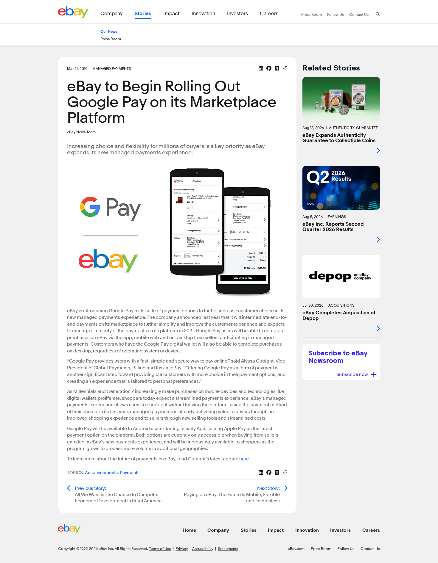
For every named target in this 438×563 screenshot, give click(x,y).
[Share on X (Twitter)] (276, 68)
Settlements (228, 548)
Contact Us (370, 548)
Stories (249, 530)
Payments (129, 473)
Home (189, 530)
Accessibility (202, 548)
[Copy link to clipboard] (285, 68)
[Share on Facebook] (268, 68)
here (244, 459)
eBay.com (296, 548)
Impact (276, 530)
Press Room (321, 548)
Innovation (307, 530)
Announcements (101, 473)
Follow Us (346, 548)
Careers (371, 530)
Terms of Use (160, 548)
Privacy (181, 548)
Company (218, 530)
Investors (340, 530)
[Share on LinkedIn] (260, 68)
